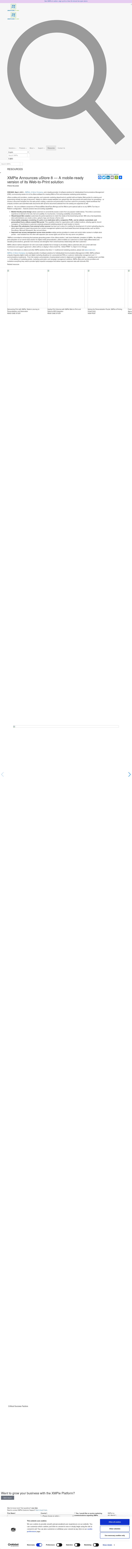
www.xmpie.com (90, 250)
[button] (18, 152)
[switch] (59, 1545)
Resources (51, 148)
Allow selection (114, 1529)
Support (41, 148)
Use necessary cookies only (115, 1535)
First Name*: (11, 1513)
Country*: (44, 1513)
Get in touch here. (42, 1510)
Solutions (12, 148)
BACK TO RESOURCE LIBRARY (108, 174)
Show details (107, 1545)
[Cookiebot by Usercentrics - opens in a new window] (13, 1545)
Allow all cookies (115, 1522)
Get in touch (8, 1498)
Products (22, 148)
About (32, 148)
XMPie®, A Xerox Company (34, 192)
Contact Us (61, 148)
